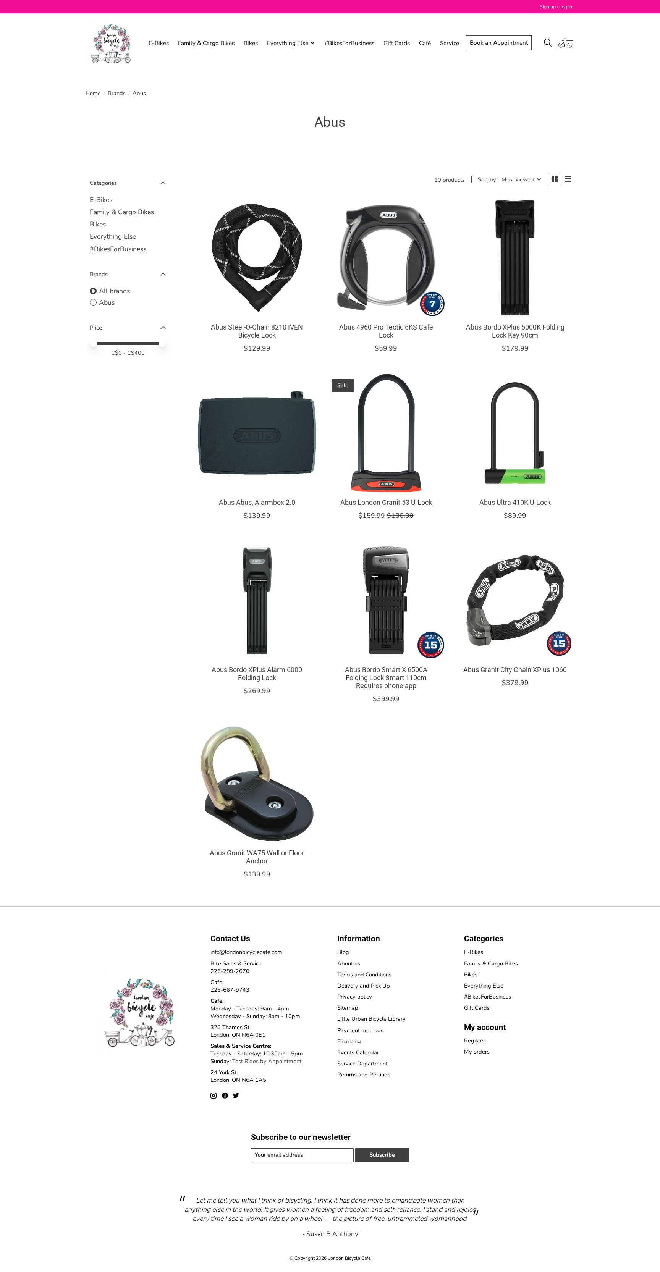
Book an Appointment (499, 43)
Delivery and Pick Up (363, 985)
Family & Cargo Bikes (206, 43)
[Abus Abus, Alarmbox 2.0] (257, 433)
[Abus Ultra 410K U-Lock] (515, 433)
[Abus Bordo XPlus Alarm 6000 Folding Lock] (257, 600)
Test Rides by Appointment (266, 1061)
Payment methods (360, 1030)
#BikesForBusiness (349, 43)
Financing (349, 1041)
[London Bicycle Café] (112, 42)
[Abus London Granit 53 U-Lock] (386, 433)
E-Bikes (159, 43)
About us (348, 963)
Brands (117, 93)
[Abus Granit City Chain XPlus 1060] (515, 600)
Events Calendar (358, 1052)
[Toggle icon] (547, 43)
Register (474, 1040)
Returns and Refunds (363, 1074)
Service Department (362, 1063)
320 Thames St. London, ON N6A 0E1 (237, 1031)
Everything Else (113, 236)
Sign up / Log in (556, 7)
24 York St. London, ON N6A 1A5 (238, 1076)
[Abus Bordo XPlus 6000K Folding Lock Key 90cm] (515, 258)
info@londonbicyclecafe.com (246, 952)
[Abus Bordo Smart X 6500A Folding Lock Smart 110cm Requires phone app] (386, 600)
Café (425, 43)
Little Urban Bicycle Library (371, 1019)
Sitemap (347, 1008)
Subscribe (382, 1155)
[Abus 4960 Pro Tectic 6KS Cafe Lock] (386, 258)
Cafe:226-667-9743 (229, 986)
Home (93, 93)
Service (449, 43)
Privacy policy (354, 996)
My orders (477, 1051)
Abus (107, 302)
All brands (114, 291)
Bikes (251, 43)
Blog (343, 952)
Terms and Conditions (364, 974)
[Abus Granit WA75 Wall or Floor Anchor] (257, 783)
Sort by (487, 179)
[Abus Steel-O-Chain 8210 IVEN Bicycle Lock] (257, 258)
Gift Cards (396, 43)
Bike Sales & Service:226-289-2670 (236, 967)
